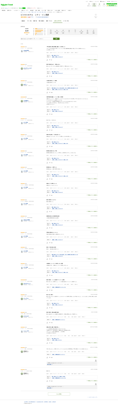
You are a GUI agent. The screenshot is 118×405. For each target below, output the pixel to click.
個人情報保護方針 (32, 401)
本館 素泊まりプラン (55, 71)
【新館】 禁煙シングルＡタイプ (57, 127)
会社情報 (26, 401)
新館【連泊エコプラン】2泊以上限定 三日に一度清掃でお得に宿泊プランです (65, 88)
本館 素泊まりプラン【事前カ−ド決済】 (58, 376)
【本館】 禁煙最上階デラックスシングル (59, 287)
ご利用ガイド (91, 1)
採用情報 (46, 401)
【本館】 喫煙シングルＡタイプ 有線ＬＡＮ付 (60, 143)
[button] (33, 51)
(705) (57, 20)
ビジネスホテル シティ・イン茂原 (35, 15)
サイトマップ (97, 1)
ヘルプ (87, 1)
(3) (41, 20)
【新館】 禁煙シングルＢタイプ (57, 56)
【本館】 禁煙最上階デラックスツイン (58, 319)
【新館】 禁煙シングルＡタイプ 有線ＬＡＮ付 (60, 89)
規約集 (50, 401)
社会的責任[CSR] (40, 401)
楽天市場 (108, 1)
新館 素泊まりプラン (55, 55)
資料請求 (54, 401)
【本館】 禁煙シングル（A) (57, 340)
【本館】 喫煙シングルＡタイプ (57, 224)
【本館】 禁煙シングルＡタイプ (57, 73)
